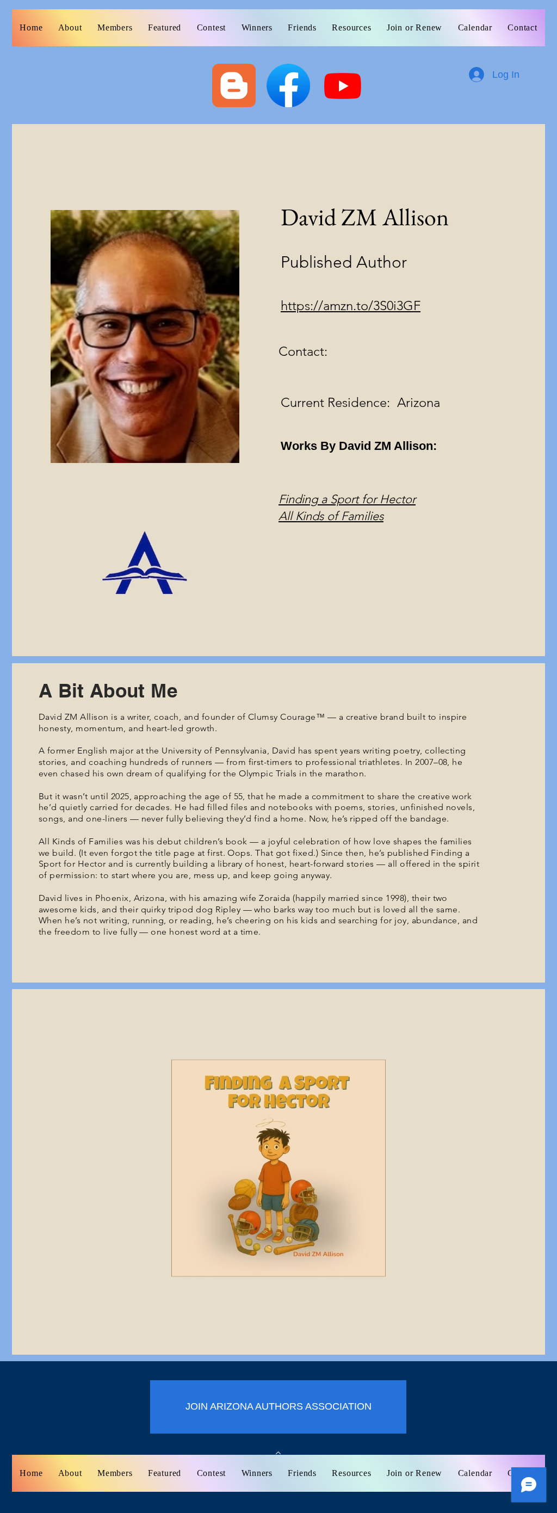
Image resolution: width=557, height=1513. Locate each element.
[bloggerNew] (234, 85)
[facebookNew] (288, 85)
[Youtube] (342, 85)
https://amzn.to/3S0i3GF (350, 305)
